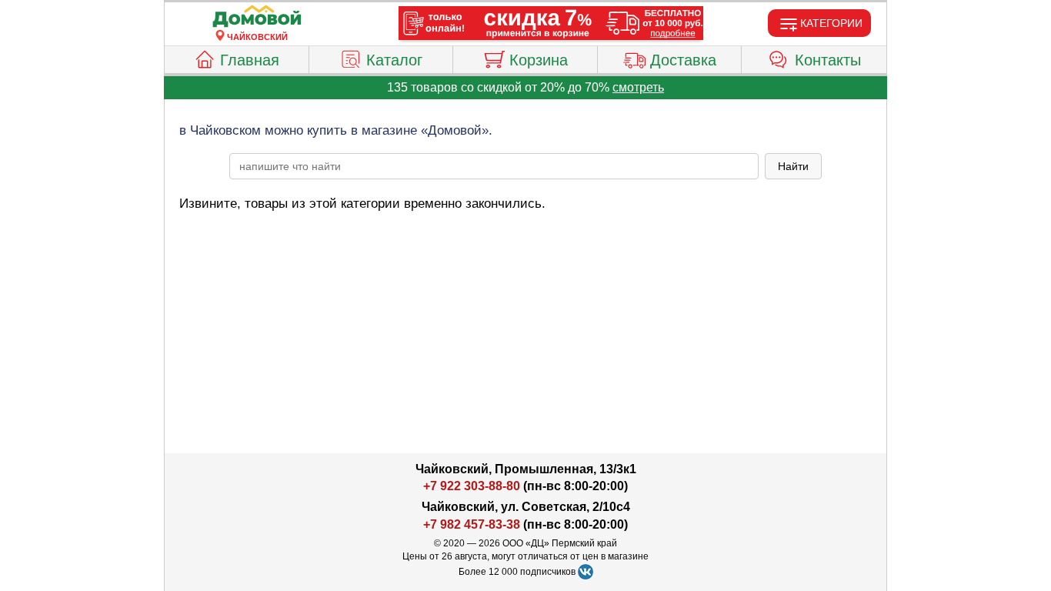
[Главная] (257, 17)
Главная (249, 60)
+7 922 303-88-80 (471, 485)
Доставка (683, 60)
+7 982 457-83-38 (471, 524)
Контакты (828, 60)
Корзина (538, 60)
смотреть (638, 87)
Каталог (394, 60)
